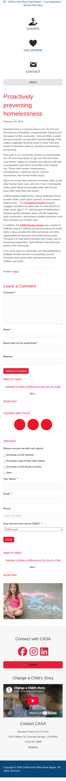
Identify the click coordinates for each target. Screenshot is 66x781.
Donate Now (10, 401)
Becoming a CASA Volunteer (20, 455)
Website (8, 356)
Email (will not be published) (20, 343)
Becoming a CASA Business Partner (24, 467)
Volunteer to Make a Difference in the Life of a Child (33, 386)
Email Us (33, 747)
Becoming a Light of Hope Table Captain (25, 461)
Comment (9, 292)
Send (9, 539)
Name (7, 329)
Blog (16, 271)
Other (9, 473)
